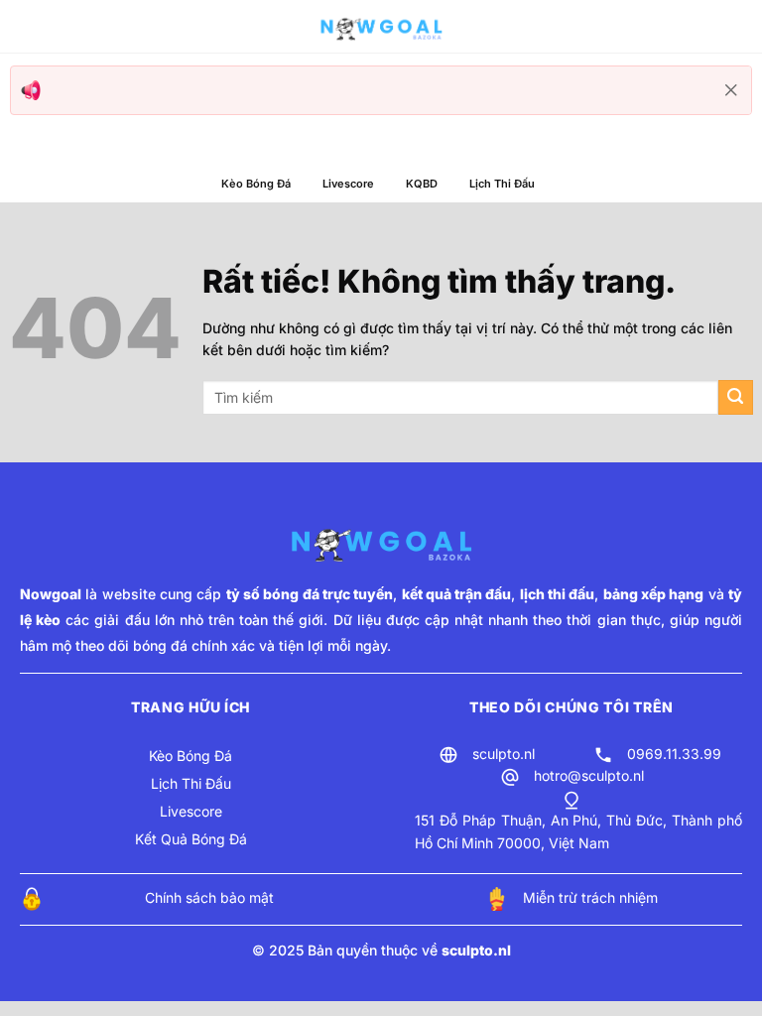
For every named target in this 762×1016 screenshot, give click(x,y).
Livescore (348, 183)
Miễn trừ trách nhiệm (590, 897)
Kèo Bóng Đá (256, 183)
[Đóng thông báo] (731, 90)
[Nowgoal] (381, 27)
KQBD (422, 183)
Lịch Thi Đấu (502, 183)
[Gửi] (735, 397)
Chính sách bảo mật (209, 897)
